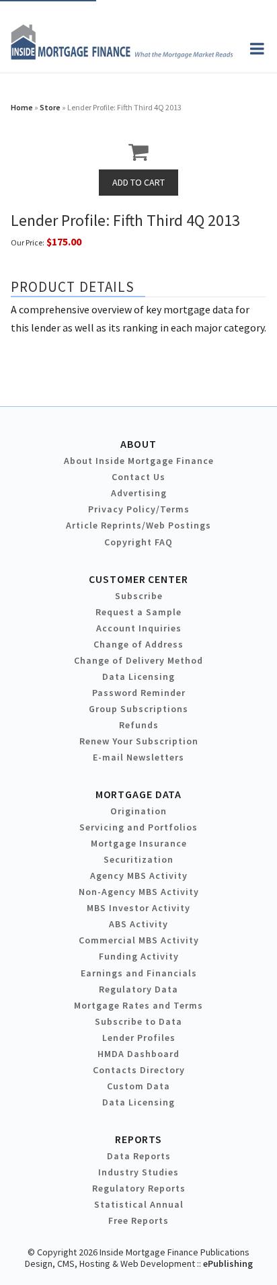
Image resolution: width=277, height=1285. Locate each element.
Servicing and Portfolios (138, 827)
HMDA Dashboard (138, 1054)
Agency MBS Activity (139, 875)
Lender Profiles (138, 1037)
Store (50, 107)
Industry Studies (138, 1172)
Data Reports (139, 1156)
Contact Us (138, 477)
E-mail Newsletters (138, 757)
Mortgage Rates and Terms (138, 1005)
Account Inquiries (139, 628)
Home (22, 107)
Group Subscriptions (138, 709)
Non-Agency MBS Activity (139, 892)
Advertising (139, 493)
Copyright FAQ (138, 542)
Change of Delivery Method (138, 660)
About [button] (138, 444)
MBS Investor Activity (138, 908)
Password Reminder (139, 693)
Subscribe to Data (138, 1021)
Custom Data (138, 1086)
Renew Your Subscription (138, 741)
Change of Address (138, 644)
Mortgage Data (138, 794)
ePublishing (228, 1263)
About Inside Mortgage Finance (139, 461)
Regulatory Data (138, 989)
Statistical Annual (139, 1204)
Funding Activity (139, 956)
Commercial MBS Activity (139, 940)
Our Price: (27, 242)
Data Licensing (138, 676)
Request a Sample (138, 612)
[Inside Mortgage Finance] (122, 56)
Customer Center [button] (138, 579)
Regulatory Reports (139, 1188)
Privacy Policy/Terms (139, 509)
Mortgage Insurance (139, 843)
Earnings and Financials (139, 973)
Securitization (138, 859)
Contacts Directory (139, 1070)
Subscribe (139, 596)
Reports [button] (138, 1139)
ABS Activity (138, 924)
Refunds (139, 725)
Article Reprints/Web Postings (138, 525)
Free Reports (138, 1220)
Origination (138, 811)
